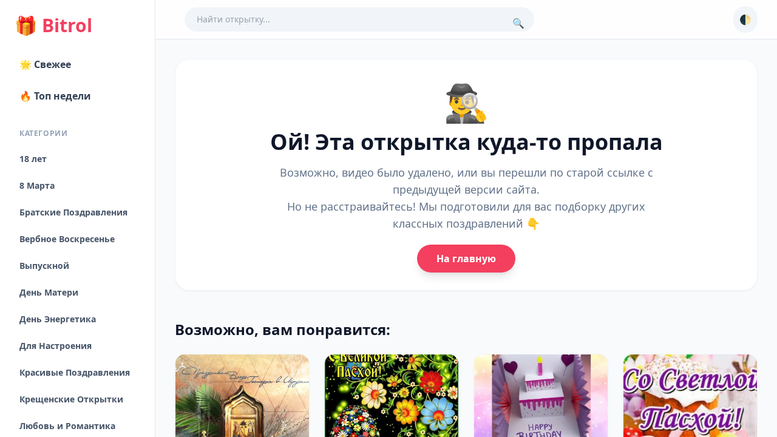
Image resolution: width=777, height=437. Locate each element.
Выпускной (44, 265)
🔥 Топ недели (55, 96)
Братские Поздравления (73, 212)
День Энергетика (57, 319)
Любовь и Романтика (67, 426)
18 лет (33, 158)
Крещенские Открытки (71, 399)
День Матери (48, 292)
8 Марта (37, 185)
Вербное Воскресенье (67, 239)
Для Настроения (55, 345)
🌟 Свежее (45, 64)
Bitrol (53, 25)
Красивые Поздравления (74, 372)
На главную (466, 258)
